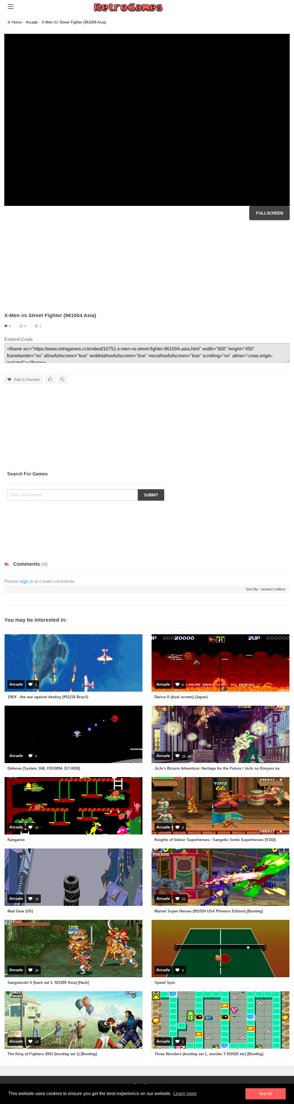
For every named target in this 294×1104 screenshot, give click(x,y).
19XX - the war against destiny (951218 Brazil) (47, 697)
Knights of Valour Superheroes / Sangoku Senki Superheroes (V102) (215, 840)
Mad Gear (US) (20, 911)
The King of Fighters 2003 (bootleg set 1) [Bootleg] (52, 1054)
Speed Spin (164, 982)
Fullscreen (269, 213)
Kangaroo (16, 840)
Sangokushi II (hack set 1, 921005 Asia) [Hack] (48, 982)
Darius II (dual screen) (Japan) (181, 697)
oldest (280, 589)
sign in (26, 581)
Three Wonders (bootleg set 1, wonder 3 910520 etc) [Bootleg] (208, 1054)
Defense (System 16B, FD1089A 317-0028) (43, 768)
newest (267, 589)
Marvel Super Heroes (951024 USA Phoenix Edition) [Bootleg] (208, 911)
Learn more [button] (185, 1093)
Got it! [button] (266, 1093)
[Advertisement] (147, 266)
